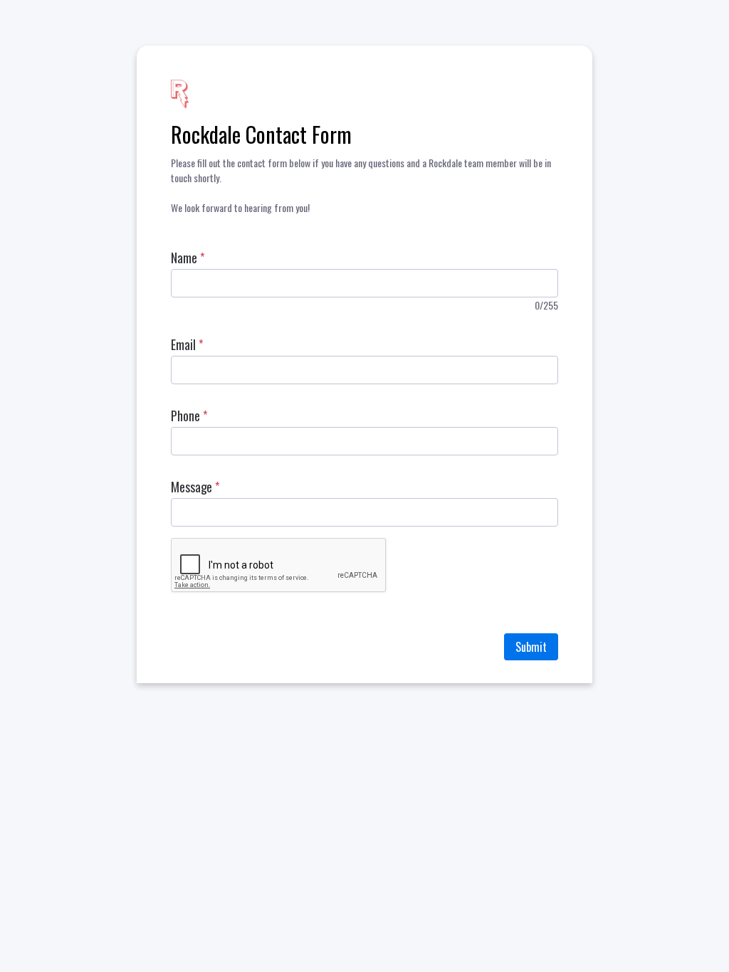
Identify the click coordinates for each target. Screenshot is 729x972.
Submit (531, 646)
